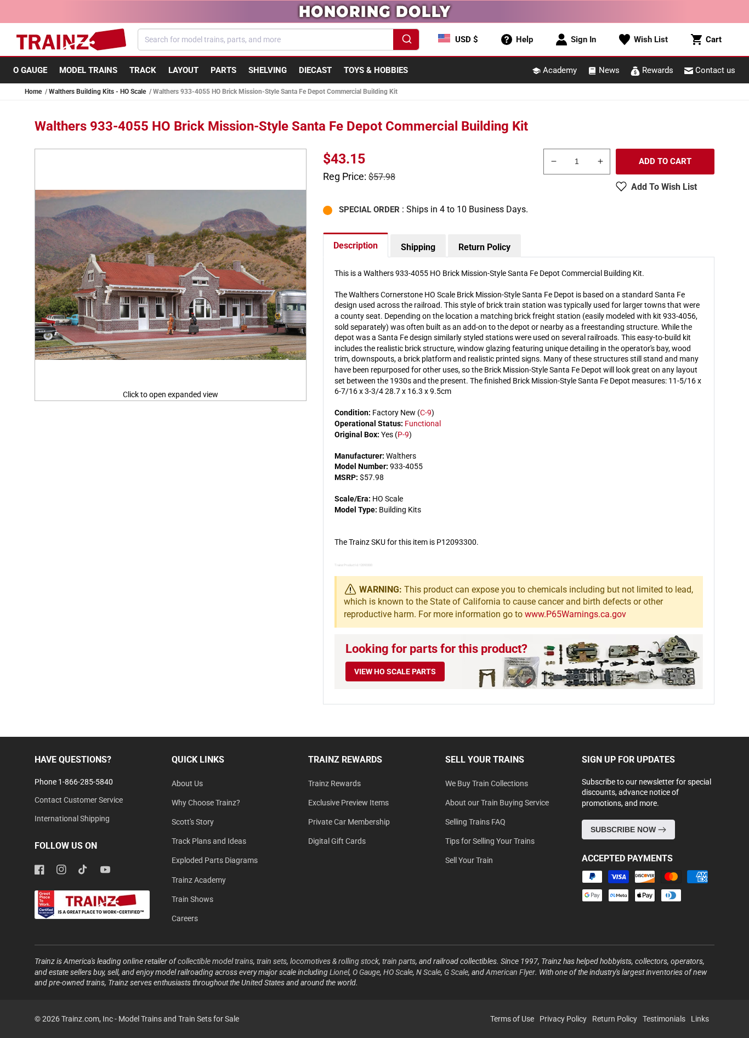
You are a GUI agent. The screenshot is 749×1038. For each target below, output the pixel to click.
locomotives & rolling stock (334, 961)
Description (355, 245)
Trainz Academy (199, 880)
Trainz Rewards (334, 783)
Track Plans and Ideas (209, 841)
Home (33, 91)
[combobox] (278, 39)
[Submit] (406, 41)
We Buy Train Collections (486, 783)
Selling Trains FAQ (475, 821)
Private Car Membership (349, 821)
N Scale (428, 972)
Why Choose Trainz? (206, 802)
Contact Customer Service (79, 800)
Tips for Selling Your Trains (490, 841)
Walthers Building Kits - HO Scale (97, 91)
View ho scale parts (395, 671)
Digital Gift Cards (337, 841)
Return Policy (484, 247)
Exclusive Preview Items (348, 802)
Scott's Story (193, 821)
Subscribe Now (624, 829)
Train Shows (192, 899)
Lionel (339, 972)
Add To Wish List (664, 187)
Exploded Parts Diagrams (215, 860)
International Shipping (72, 818)
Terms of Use (512, 1018)
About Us (187, 783)
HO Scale (398, 972)
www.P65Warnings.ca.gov (575, 614)
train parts (399, 961)
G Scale (456, 972)
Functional (423, 423)
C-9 (426, 412)
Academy (559, 70)
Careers (185, 918)
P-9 (403, 434)
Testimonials (664, 1018)
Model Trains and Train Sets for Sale (178, 1018)
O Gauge (366, 972)
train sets (272, 961)
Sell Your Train (469, 860)
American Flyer (510, 972)
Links (700, 1018)
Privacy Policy (563, 1018)
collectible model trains (215, 961)
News (608, 70)
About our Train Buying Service (497, 802)
